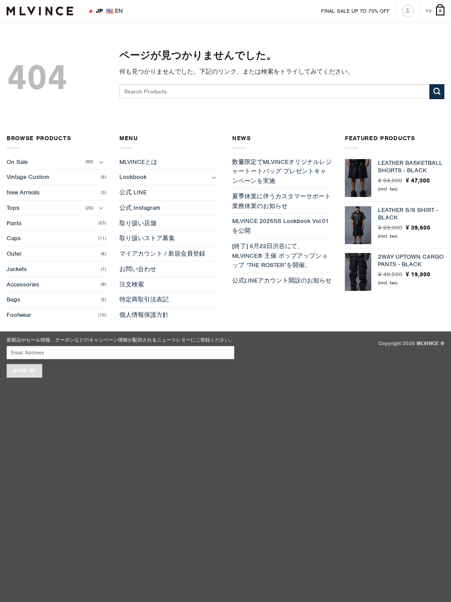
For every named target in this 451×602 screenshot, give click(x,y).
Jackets (17, 269)
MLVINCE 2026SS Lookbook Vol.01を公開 (280, 225)
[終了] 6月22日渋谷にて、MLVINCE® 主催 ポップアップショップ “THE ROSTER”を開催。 (280, 255)
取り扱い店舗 (137, 223)
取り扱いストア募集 (147, 238)
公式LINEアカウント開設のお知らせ (282, 280)
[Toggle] (101, 162)
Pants (14, 223)
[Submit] (436, 91)
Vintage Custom (28, 177)
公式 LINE (133, 192)
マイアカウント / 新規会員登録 (162, 253)
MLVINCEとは (138, 162)
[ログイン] (408, 11)
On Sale (17, 162)
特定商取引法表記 (144, 299)
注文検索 (131, 284)
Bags (13, 299)
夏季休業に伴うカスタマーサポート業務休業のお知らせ (281, 201)
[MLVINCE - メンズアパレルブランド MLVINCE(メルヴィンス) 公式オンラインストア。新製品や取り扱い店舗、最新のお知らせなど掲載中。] (40, 11)
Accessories (23, 284)
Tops (13, 208)
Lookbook (133, 177)
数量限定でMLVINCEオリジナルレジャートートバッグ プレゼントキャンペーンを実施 (282, 171)
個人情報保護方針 (144, 315)
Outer (14, 253)
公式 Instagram (139, 208)
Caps (14, 238)
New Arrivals (23, 192)
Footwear (19, 315)
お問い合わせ (137, 269)
